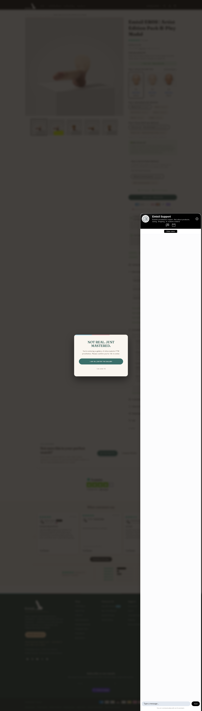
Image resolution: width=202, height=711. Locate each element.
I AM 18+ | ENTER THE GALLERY (101, 361)
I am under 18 (101, 369)
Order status (170, 231)
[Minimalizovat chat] (197, 219)
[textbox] (166, 703)
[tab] (167, 225)
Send (195, 704)
